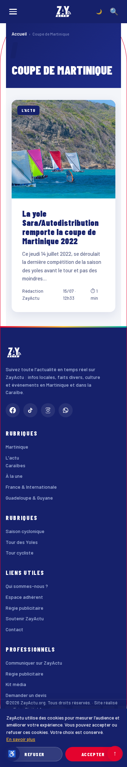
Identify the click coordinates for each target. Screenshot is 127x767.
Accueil (19, 34)
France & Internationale (31, 487)
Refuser (34, 754)
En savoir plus (20, 739)
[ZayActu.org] (63, 11)
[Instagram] (48, 410)
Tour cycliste (20, 553)
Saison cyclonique (25, 531)
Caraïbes (15, 465)
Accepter (92, 754)
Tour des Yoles (22, 542)
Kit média (16, 684)
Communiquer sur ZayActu (34, 663)
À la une (14, 476)
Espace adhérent (24, 597)
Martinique (17, 447)
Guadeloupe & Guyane (29, 498)
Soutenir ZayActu (25, 618)
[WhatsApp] (66, 410)
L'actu (12, 458)
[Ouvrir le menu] (13, 11)
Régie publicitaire (24, 608)
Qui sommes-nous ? (27, 586)
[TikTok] (30, 410)
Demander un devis (26, 695)
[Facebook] (13, 410)
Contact (14, 629)
